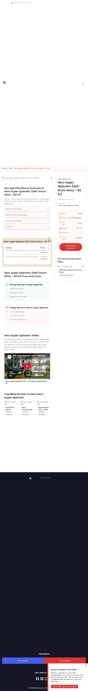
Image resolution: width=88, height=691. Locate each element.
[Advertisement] (27, 442)
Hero (10, 168)
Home (4, 168)
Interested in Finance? (70, 247)
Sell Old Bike (57, 686)
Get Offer (44, 252)
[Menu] (4, 82)
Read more (8, 204)
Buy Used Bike (71, 686)
